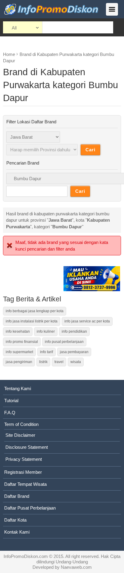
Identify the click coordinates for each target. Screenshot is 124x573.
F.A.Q (9, 412)
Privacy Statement (23, 459)
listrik (43, 362)
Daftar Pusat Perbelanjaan (30, 507)
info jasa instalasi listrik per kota (31, 321)
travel (59, 362)
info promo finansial (22, 342)
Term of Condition (21, 424)
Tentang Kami (17, 388)
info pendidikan (74, 331)
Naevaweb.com (76, 567)
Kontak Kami (16, 531)
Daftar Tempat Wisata (25, 484)
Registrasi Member (23, 472)
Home (9, 54)
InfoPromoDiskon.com (26, 556)
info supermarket (19, 352)
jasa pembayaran (74, 352)
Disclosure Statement (26, 447)
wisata (75, 362)
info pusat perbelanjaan (64, 342)
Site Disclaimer (20, 435)
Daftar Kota (15, 519)
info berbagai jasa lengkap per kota (35, 311)
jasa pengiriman (19, 362)
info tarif (46, 352)
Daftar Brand (16, 496)
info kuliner (46, 331)
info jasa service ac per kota (87, 321)
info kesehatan (18, 331)
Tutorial (11, 400)
